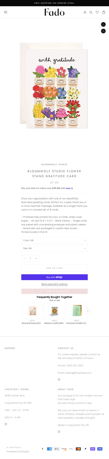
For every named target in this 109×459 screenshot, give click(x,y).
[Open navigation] (5, 12)
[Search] (91, 12)
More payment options (54, 284)
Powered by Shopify (18, 451)
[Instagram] (59, 379)
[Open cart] (103, 12)
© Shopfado (14, 447)
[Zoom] (103, 24)
